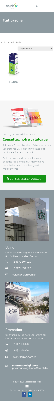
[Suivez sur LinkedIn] (30, 394)
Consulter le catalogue (25, 178)
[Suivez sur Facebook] (24, 394)
